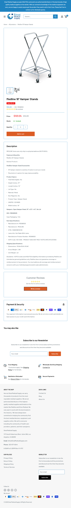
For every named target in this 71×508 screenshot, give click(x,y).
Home (5, 24)
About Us (42, 399)
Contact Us (46, 367)
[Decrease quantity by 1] (16, 127)
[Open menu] (5, 16)
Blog (40, 396)
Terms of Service (9, 467)
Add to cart (20, 134)
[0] (66, 16)
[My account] (62, 16)
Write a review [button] (35, 289)
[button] (11, 109)
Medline (9, 107)
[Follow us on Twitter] (8, 490)
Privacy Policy (8, 458)
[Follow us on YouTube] (15, 490)
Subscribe (54, 354)
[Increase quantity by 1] (25, 127)
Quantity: (10, 127)
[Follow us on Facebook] (5, 490)
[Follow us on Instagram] (12, 490)
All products (12, 24)
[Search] (55, 16)
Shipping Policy (9, 464)
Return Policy (15, 379)
